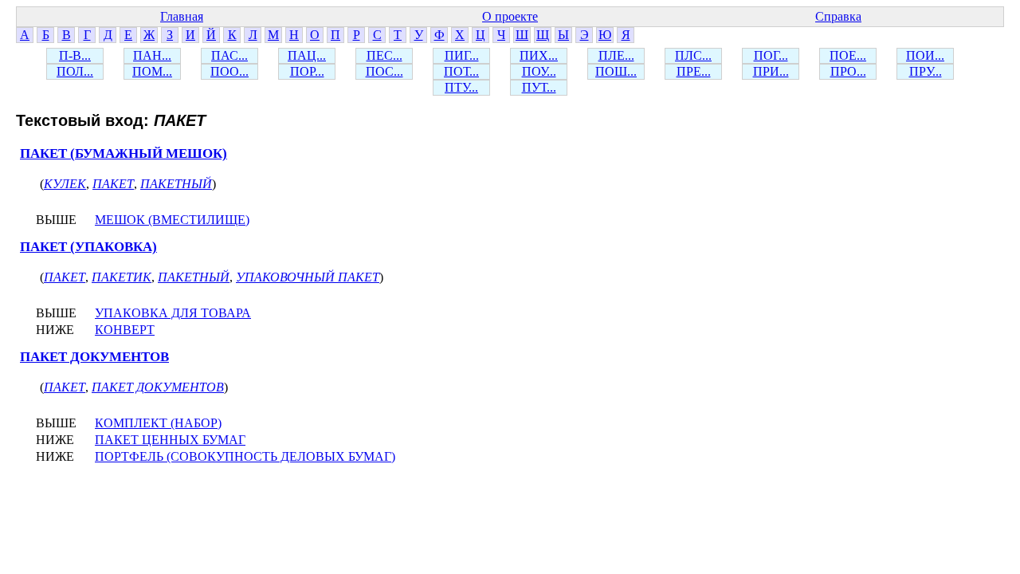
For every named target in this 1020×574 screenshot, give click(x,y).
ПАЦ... (307, 55)
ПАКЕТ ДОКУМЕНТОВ (94, 356)
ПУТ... (539, 87)
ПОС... (384, 71)
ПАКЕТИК (121, 277)
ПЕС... (384, 55)
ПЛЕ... (616, 55)
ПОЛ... (75, 71)
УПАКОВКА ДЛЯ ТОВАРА (173, 313)
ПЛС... (693, 55)
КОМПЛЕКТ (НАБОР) (158, 423)
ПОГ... (771, 55)
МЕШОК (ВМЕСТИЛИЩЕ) (172, 219)
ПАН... (152, 55)
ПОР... (307, 71)
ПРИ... (771, 71)
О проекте (510, 16)
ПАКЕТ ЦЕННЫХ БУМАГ (170, 439)
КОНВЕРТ (125, 329)
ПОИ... (925, 55)
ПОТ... (461, 71)
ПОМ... (152, 71)
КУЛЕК (65, 184)
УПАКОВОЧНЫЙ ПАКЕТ (307, 277)
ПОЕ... (848, 55)
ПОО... (229, 71)
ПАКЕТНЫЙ (176, 184)
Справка (838, 16)
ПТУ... (461, 87)
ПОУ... (539, 71)
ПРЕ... (694, 71)
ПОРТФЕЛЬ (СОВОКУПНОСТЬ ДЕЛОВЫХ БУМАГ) (245, 456)
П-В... (75, 55)
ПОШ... (616, 71)
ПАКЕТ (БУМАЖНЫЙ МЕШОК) (123, 153)
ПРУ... (925, 71)
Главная (181, 16)
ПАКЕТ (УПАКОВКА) (88, 246)
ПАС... (229, 55)
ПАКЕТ (113, 184)
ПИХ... (539, 55)
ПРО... (848, 71)
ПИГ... (462, 55)
